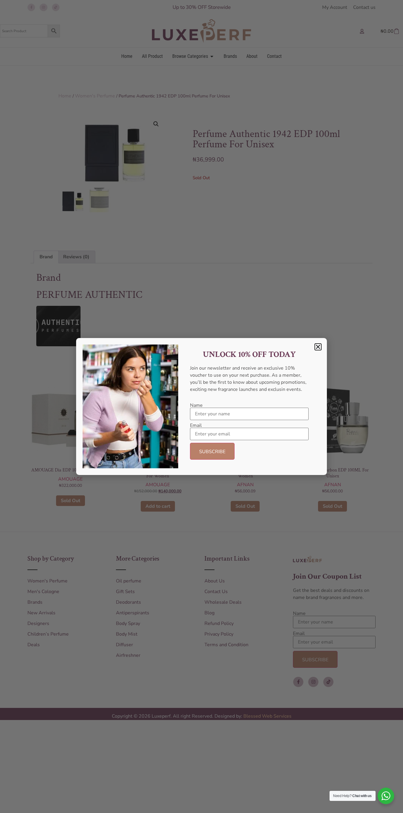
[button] (318, 347)
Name (196, 405)
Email (196, 425)
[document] (201, 406)
